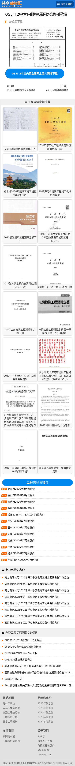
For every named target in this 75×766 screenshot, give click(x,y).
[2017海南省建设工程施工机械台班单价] (55, 166)
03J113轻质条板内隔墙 (57, 90)
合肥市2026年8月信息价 (21, 508)
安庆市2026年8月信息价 (21, 501)
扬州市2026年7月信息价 (21, 553)
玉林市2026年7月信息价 (21, 527)
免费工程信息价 (46, 745)
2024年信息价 (45, 712)
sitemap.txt (44, 749)
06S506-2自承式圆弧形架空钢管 (23, 646)
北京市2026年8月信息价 (21, 488)
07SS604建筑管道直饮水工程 (21, 653)
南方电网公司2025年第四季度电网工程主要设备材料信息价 (37, 603)
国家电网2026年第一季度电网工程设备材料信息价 (32, 596)
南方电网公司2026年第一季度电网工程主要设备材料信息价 (37, 590)
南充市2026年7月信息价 (21, 540)
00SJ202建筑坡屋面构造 (18, 659)
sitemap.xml (44, 754)
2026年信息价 (45, 703)
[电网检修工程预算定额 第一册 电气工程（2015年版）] (55, 309)
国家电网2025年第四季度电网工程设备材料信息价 (32, 609)
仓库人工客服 (45, 740)
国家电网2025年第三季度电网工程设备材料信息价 (32, 622)
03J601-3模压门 (14, 678)
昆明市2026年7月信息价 (21, 546)
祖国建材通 (9, 736)
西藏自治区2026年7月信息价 (23, 559)
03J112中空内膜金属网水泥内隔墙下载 (35, 73)
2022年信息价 (45, 721)
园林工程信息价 (11, 707)
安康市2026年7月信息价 (21, 533)
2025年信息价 (45, 707)
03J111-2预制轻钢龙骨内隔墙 (21, 90)
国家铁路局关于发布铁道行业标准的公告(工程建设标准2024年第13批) (40, 672)
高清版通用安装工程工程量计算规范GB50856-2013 (33, 665)
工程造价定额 (10, 716)
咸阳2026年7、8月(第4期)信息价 (26, 514)
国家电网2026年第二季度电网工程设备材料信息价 (32, 583)
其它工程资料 (10, 721)
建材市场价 (9, 703)
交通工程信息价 (11, 712)
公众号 (41, 736)
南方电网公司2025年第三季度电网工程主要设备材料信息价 (37, 616)
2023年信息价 (45, 716)
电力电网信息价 (15, 569)
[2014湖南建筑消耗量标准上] (20, 119)
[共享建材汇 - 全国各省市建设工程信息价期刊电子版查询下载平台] (11, 4)
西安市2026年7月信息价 (21, 521)
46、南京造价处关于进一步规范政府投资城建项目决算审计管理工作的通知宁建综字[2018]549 (40, 685)
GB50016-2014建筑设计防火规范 (23, 640)
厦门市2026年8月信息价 (21, 495)
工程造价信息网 (11, 740)
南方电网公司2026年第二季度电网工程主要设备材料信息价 (37, 577)
